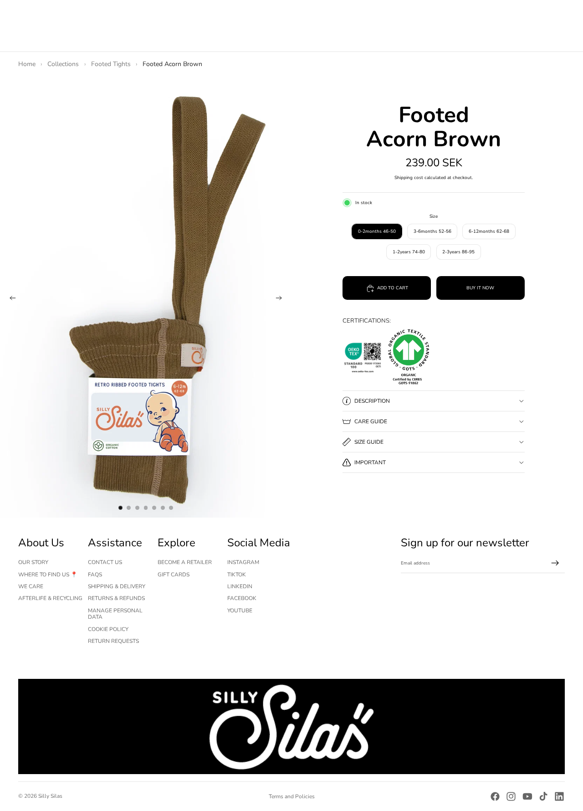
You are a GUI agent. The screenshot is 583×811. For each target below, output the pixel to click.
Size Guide (369, 442)
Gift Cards (173, 574)
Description (372, 401)
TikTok (236, 574)
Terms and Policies (292, 796)
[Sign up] (555, 563)
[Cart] (558, 22)
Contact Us (105, 562)
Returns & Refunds (116, 598)
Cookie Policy (108, 629)
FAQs (95, 574)
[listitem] (212, 22)
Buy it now (480, 288)
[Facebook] (495, 796)
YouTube (239, 610)
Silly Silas (50, 796)
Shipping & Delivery (116, 586)
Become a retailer (185, 562)
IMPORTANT (370, 462)
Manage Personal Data (115, 614)
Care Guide (370, 421)
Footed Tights (111, 64)
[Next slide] (281, 299)
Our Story (33, 562)
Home (27, 64)
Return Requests (113, 641)
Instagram (243, 562)
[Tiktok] (543, 796)
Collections (63, 64)
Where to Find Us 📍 (47, 574)
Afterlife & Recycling (50, 598)
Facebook (241, 598)
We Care (30, 586)
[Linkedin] (559, 796)
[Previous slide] (10, 299)
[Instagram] (511, 796)
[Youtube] (527, 796)
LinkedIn (239, 586)
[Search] (519, 22)
